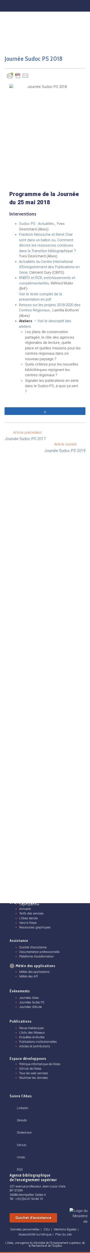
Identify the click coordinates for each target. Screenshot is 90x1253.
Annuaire (25, 909)
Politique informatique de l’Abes (39, 1064)
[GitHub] (61, 5)
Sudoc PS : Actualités (36, 224)
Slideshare (24, 1132)
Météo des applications (34, 972)
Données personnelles (25, 1229)
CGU (46, 1229)
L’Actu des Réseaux (32, 1032)
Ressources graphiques (35, 927)
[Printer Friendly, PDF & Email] (18, 75)
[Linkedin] (28, 5)
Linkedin (22, 1108)
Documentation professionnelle (39, 952)
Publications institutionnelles (38, 1041)
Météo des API (28, 976)
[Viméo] (18, 1152)
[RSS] (18, 1164)
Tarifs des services (31, 913)
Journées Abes (29, 998)
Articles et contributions (34, 1046)
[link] (12, 965)
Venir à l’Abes (28, 923)
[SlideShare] (50, 5)
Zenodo (22, 1120)
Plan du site (63, 1234)
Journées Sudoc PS (31, 1002)
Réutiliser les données (33, 1078)
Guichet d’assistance (33, 947)
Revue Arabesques (31, 1028)
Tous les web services (33, 1073)
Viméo (21, 1157)
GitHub (21, 1145)
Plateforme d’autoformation (36, 956)
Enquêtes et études (32, 1037)
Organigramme (29, 904)
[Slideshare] (18, 1127)
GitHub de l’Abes (30, 1068)
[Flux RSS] (83, 5)
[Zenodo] (39, 5)
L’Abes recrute (28, 918)
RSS (20, 1169)
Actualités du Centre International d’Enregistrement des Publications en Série (49, 267)
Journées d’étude (30, 1007)
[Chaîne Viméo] (72, 5)
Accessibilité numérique (34, 1234)
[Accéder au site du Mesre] (79, 1215)
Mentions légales (65, 1229)
